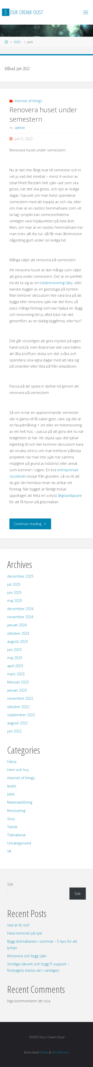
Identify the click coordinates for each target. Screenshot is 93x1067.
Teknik (12, 826)
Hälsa (11, 761)
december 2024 (20, 608)
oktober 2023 (18, 633)
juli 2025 (13, 584)
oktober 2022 (18, 706)
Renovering (16, 810)
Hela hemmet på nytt (24, 933)
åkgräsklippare (70, 495)
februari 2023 (18, 682)
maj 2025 (14, 600)
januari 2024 (17, 625)
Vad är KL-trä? (18, 925)
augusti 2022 (17, 723)
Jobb (11, 794)
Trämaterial (16, 835)
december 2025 (20, 576)
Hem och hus (18, 769)
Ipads (11, 786)
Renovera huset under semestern (43, 114)
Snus (11, 818)
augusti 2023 (17, 641)
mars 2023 (16, 674)
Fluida (43, 1052)
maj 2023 (14, 657)
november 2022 (20, 698)
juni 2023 (14, 649)
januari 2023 (17, 690)
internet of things (28, 100)
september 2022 (21, 714)
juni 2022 (14, 731)
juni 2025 (14, 592)
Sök (10, 884)
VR (9, 851)
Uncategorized (19, 843)
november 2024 (20, 616)
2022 (17, 42)
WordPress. (60, 1052)
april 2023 (15, 665)
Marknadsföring (19, 802)
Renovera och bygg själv (26, 956)
